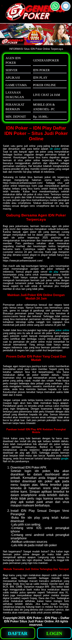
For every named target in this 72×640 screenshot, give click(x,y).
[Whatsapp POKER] (55, 9)
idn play (53, 271)
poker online (62, 330)
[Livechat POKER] (66, 9)
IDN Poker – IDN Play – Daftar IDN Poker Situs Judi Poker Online (36, 619)
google (64, 458)
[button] (66, 6)
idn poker (55, 148)
